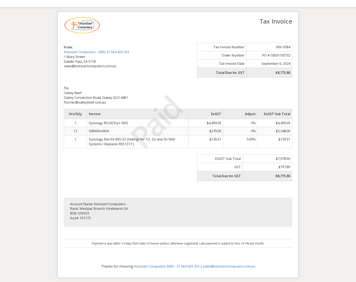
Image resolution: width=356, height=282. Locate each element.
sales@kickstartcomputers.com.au (229, 266)
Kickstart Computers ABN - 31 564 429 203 (166, 266)
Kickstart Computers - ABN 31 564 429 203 (96, 52)
